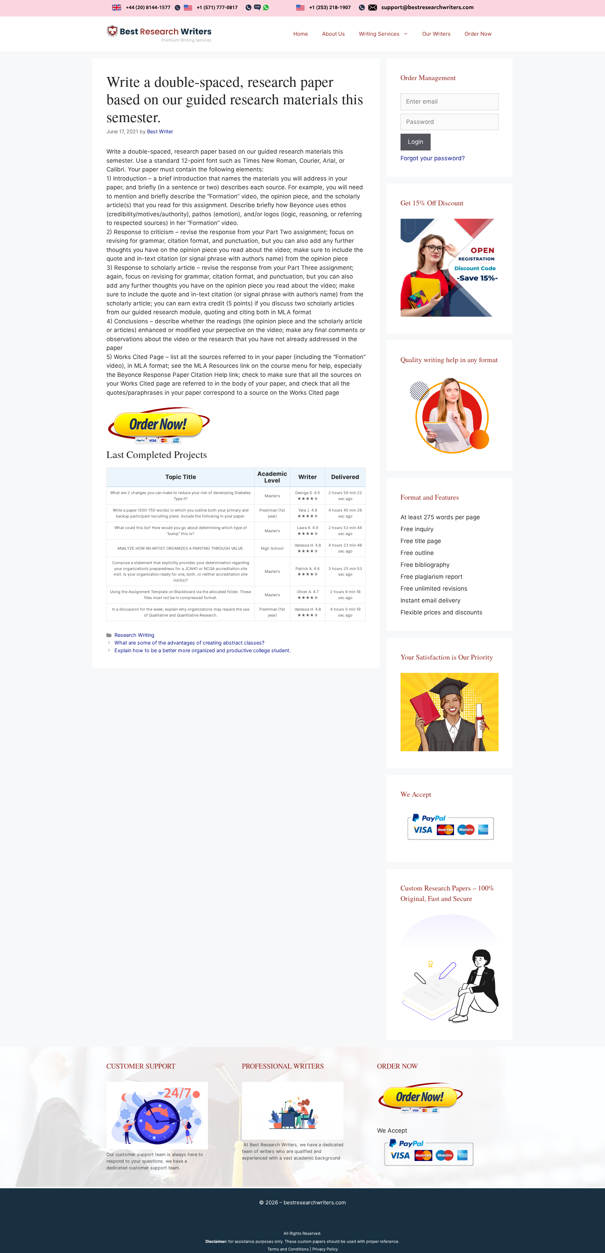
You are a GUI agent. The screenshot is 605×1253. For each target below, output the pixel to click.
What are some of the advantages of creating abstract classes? (189, 643)
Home (300, 33)
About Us (333, 33)
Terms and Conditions (288, 1249)
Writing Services (379, 33)
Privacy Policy (325, 1249)
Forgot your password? (433, 158)
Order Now (478, 33)
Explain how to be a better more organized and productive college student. (202, 650)
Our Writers (436, 33)
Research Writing (134, 635)
